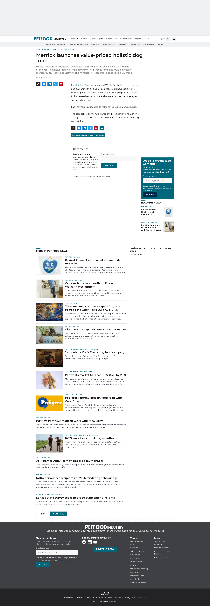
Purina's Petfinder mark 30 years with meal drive (69, 421)
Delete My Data (105, 549)
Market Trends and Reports (78, 372)
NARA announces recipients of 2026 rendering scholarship (76, 478)
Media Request (115, 598)
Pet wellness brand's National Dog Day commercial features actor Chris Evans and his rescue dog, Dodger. (93, 357)
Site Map (142, 598)
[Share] (44, 84)
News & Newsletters (47, 50)
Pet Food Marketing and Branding (81, 349)
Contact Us (101, 598)
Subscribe (68, 598)
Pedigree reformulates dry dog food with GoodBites (93, 399)
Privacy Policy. (161, 190)
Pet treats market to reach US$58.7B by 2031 (95, 375)
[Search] (168, 39)
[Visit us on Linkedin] (90, 542)
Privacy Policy (130, 598)
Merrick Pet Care (80, 85)
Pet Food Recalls (149, 207)
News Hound (71, 303)
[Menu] (174, 39)
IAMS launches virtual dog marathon (90, 438)
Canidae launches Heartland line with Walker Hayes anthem (150, 227)
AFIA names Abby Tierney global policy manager (69, 460)
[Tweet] (55, 84)
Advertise (79, 598)
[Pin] (61, 84)
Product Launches (149, 222)
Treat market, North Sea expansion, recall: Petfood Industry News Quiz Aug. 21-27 (94, 308)
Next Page (58, 514)
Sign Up (150, 195)
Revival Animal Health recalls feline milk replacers (148, 212)
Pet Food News (68, 50)
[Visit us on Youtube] (95, 542)
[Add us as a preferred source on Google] (102, 128)
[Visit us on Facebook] (84, 542)
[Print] (38, 84)
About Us (90, 598)
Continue (109, 165)
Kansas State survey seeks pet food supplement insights (75, 497)
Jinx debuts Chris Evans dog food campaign (95, 352)
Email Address (108, 154)
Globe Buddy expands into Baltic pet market (96, 329)
